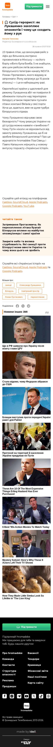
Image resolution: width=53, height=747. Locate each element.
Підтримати (34, 6)
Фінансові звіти (38, 671)
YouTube (28, 206)
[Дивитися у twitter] (34, 696)
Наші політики (37, 676)
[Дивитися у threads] (48, 696)
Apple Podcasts (38, 202)
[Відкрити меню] (48, 7)
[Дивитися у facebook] (4, 696)
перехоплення (37, 297)
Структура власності (9, 673)
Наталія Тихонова (10, 39)
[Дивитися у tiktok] (41, 696)
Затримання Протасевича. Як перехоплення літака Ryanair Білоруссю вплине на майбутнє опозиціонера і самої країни (23, 229)
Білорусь (9, 291)
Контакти (8, 665)
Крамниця (34, 665)
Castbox (7, 202)
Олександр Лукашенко (30, 285)
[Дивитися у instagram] (12, 696)
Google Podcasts (12, 206)
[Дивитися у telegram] (19, 696)
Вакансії (33, 653)
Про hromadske (12, 653)
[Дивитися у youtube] (26, 696)
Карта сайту (36, 682)
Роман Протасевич (14, 297)
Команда (8, 659)
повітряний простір (30, 291)
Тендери (33, 659)
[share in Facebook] (17, 306)
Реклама (8, 680)
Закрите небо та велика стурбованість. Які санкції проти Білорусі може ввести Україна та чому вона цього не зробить (24, 246)
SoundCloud (20, 202)
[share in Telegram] (28, 306)
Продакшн (9, 686)
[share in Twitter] (23, 306)
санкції (8, 285)
